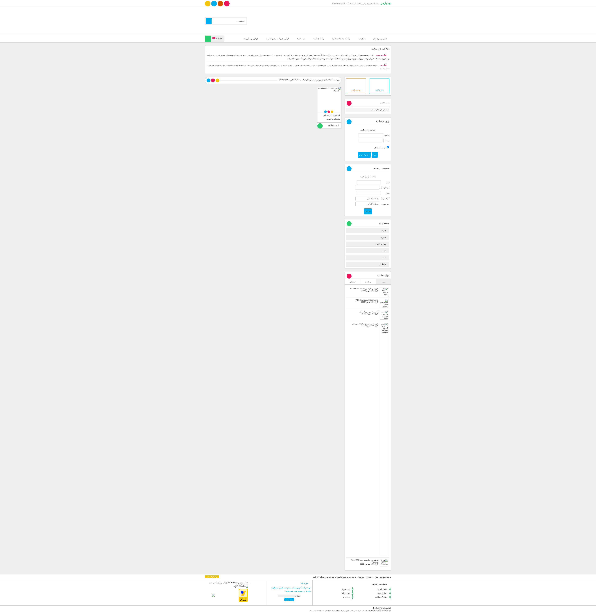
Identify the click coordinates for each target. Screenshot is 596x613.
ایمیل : (385, 193)
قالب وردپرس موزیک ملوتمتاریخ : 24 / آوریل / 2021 (368, 313)
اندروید (383, 237)
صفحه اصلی (382, 589)
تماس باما (345, 593)
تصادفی (352, 282)
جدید (383, 282)
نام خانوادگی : (384, 188)
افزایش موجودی (380, 38)
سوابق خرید (382, 593)
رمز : (386, 140)
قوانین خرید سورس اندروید (277, 38)
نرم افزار (382, 264)
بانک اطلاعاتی (381, 244)
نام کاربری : (384, 198)
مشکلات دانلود (381, 597)
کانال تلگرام (379, 90)
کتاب (384, 257)
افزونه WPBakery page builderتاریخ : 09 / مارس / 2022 (367, 301)
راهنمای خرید (318, 38)
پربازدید (368, 282)
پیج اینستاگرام (356, 90)
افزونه (383, 231)
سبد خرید (301, 38)
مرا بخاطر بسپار (380, 148)
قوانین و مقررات (251, 38)
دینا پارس (385, 3)
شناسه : (386, 135)
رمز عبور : (384, 204)
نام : (385, 182)
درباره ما (361, 38)
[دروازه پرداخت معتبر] (243, 601)
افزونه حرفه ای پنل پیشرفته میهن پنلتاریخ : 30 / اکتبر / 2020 (365, 325)
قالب (384, 251)
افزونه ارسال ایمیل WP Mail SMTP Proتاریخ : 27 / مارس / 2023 (364, 290)
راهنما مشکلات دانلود (341, 38)
